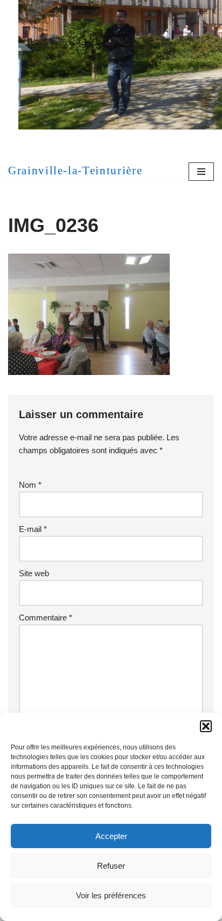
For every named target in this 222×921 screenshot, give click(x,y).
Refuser (111, 865)
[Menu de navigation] (201, 171)
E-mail (33, 529)
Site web (34, 573)
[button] (205, 726)
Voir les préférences (111, 895)
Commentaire (45, 617)
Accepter (111, 836)
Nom (30, 484)
